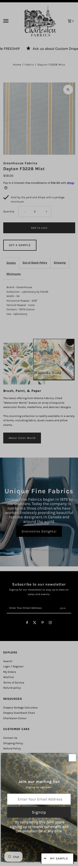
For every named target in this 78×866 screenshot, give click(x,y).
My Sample (59, 858)
